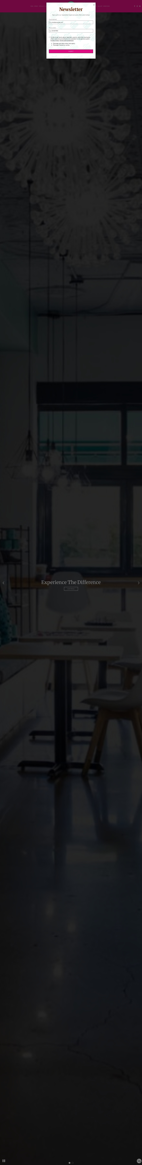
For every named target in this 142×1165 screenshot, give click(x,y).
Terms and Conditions (67, 40)
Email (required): (53, 19)
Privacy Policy (55, 40)
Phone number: (52, 27)
